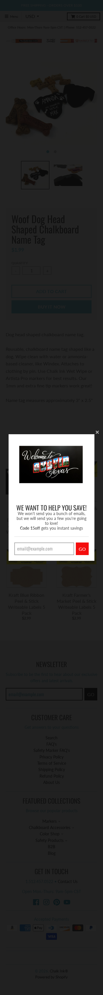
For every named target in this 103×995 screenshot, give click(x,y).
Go (82, 549)
